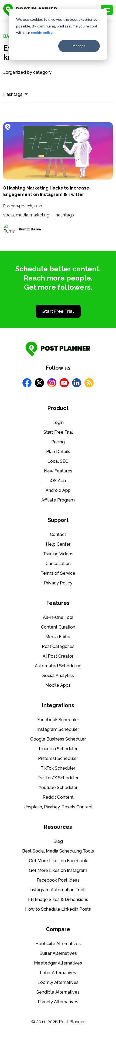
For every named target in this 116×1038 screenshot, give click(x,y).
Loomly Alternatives (58, 982)
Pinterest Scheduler (58, 758)
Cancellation (58, 563)
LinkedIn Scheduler (58, 748)
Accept (79, 45)
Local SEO (58, 461)
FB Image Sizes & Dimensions (58, 899)
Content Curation (58, 627)
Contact (58, 534)
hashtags (65, 215)
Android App (58, 490)
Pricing (58, 441)
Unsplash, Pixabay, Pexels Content (58, 806)
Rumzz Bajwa (30, 229)
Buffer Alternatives (58, 953)
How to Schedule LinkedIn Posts (58, 909)
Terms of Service (58, 573)
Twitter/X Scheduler (58, 777)
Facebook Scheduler (58, 719)
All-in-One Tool (58, 617)
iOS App (58, 480)
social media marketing (26, 215)
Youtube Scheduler (58, 787)
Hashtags (12, 94)
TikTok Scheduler (58, 768)
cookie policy (41, 32)
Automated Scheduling (58, 665)
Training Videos (58, 553)
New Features (58, 471)
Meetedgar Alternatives (58, 963)
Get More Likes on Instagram (58, 870)
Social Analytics (58, 675)
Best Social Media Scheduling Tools (58, 851)
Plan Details (58, 451)
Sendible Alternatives (58, 992)
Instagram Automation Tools (58, 889)
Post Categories (58, 646)
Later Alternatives (58, 972)
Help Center (58, 544)
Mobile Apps (58, 685)
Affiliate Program (58, 500)
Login (58, 422)
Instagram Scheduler (58, 729)
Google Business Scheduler (58, 739)
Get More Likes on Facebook (58, 860)
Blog (58, 841)
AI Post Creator (58, 656)
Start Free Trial (58, 311)
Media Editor (58, 636)
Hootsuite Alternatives (58, 943)
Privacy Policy (58, 582)
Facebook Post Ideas (58, 880)
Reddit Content (58, 797)
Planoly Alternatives (58, 1001)
